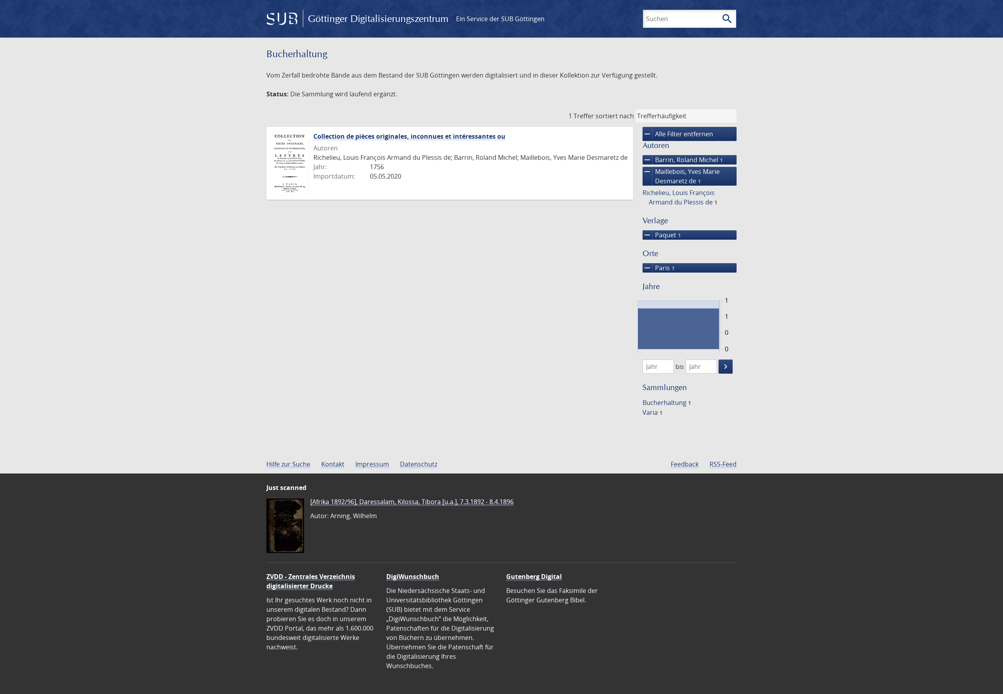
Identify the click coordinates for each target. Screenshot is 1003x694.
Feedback (685, 464)
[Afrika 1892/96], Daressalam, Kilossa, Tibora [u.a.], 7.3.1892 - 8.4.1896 (412, 501)
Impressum (372, 464)
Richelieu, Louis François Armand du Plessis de (680, 197)
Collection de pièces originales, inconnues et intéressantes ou (409, 136)
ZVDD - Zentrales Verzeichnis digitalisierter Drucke (310, 581)
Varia (653, 412)
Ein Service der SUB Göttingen (500, 18)
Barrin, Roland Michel (683, 159)
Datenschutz (418, 464)
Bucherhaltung (667, 402)
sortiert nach (615, 116)
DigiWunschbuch (412, 576)
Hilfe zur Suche (288, 464)
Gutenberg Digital (534, 576)
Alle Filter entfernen (678, 134)
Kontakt (332, 464)
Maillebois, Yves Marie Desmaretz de (681, 176)
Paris (659, 268)
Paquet (662, 235)
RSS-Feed (723, 464)
